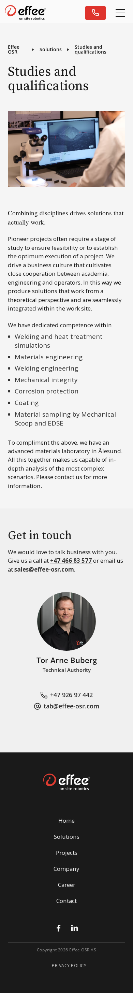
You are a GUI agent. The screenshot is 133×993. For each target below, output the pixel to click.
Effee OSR (13, 49)
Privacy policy (69, 966)
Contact (66, 901)
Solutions (51, 49)
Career (66, 885)
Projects (66, 853)
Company (66, 869)
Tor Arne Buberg (66, 660)
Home (66, 820)
